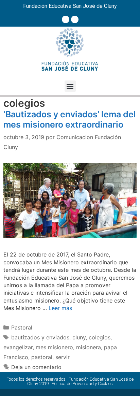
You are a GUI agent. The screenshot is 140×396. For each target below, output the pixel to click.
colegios (99, 337)
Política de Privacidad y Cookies (82, 383)
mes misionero (54, 347)
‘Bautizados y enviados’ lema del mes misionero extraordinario (69, 119)
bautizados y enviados (40, 337)
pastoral (41, 357)
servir (62, 357)
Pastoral (21, 327)
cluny (79, 337)
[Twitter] (74, 19)
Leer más (60, 308)
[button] (70, 86)
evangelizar (18, 347)
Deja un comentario (36, 367)
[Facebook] (65, 19)
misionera (88, 347)
